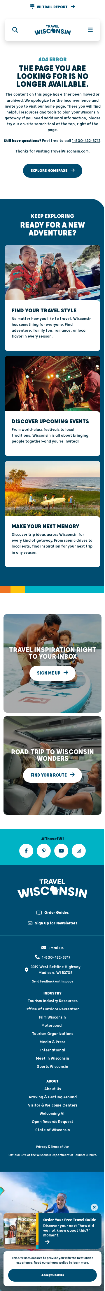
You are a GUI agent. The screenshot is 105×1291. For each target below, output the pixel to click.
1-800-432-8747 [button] (86, 140)
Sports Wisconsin (52, 1066)
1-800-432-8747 (56, 957)
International (52, 1050)
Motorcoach (52, 1025)
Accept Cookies (52, 1275)
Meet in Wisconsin (52, 1058)
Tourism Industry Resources (53, 1001)
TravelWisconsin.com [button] (69, 151)
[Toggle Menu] (86, 29)
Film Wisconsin (52, 1017)
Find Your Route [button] (49, 775)
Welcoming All (53, 1113)
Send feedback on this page (52, 981)
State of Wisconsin (52, 1130)
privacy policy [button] (57, 1263)
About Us (52, 1089)
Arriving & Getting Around (53, 1097)
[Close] (94, 1207)
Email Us (56, 948)
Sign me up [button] (49, 673)
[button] (52, 7)
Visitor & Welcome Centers (52, 1105)
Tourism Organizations (52, 1033)
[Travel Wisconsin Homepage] (52, 30)
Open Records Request (52, 1121)
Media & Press (52, 1042)
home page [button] (55, 106)
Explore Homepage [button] (49, 170)
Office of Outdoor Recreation (52, 1009)
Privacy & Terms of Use (52, 1147)
